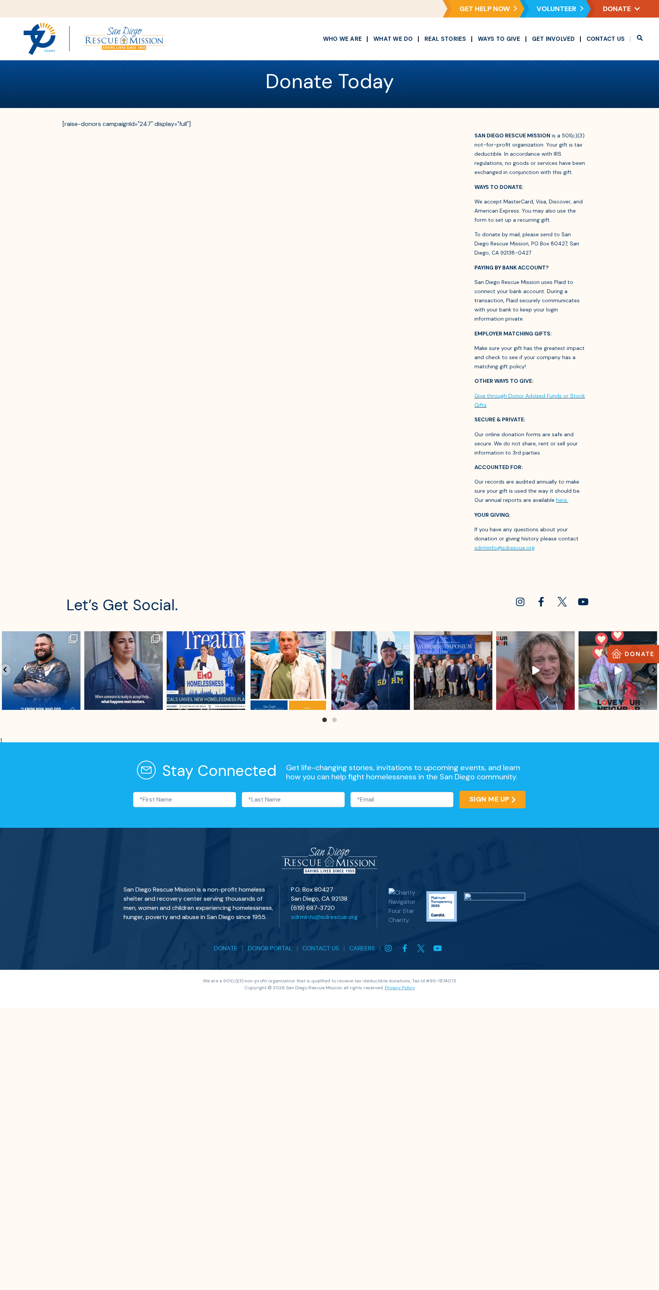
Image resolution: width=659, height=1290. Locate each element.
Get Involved (553, 39)
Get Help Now (485, 8)
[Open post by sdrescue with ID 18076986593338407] (123, 670)
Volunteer (556, 8)
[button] (639, 39)
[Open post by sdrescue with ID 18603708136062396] (288, 670)
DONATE (226, 948)
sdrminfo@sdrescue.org (504, 547)
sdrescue (40, 638)
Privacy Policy (400, 988)
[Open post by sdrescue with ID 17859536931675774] (535, 670)
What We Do (393, 39)
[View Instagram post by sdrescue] (74, 703)
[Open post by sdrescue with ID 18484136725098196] (41, 670)
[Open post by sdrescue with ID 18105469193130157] (618, 670)
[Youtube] (583, 601)
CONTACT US (320, 948)
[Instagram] (520, 601)
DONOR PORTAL (270, 948)
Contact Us (606, 39)
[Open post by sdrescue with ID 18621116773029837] (370, 670)
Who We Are (342, 39)
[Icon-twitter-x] (562, 601)
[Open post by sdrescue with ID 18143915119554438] (206, 670)
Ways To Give (499, 39)
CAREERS (362, 948)
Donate (617, 8)
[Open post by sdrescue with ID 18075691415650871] (453, 670)
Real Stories (445, 39)
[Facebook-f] (541, 601)
